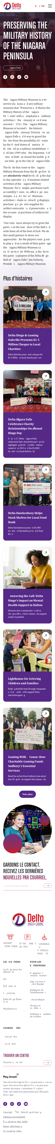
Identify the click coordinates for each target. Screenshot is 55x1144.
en (36, 6)
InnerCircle (9, 993)
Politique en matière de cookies (40, 1015)
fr (42, 6)
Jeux (5, 979)
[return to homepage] (12, 5)
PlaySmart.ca (10, 1009)
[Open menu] (50, 6)
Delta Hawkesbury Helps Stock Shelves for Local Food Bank (27, 517)
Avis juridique (37, 999)
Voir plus (27, 794)
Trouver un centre (16, 1056)
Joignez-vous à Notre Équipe (37, 982)
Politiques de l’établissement (38, 991)
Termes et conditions (35, 1006)
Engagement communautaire (38, 974)
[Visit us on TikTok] (19, 77)
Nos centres (9, 1043)
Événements (9, 986)
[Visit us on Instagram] (12, 77)
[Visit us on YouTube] (26, 77)
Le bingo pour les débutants (12, 970)
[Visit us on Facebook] (5, 77)
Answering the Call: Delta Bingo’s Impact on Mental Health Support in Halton (25, 600)
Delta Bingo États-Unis (12, 1000)
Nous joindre (10, 1036)
